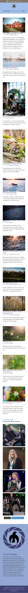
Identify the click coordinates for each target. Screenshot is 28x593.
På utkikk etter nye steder (10, 283)
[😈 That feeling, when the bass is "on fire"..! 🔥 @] (14, 435)
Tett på (15, 34)
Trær (18, 69)
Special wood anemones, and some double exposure (13, 371)
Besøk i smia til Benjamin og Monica (13, 116)
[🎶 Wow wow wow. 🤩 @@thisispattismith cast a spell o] (14, 458)
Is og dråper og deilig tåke (10, 67)
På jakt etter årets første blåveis (12, 163)
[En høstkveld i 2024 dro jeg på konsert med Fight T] (14, 504)
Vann (20, 284)
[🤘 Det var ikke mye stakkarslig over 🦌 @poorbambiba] (14, 481)
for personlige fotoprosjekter (11, 565)
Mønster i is (6, 221)
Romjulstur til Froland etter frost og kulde (13, 251)
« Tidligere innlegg (8, 419)
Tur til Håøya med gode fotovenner (13, 33)
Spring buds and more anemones (12, 402)
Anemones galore (8, 341)
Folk (9, 118)
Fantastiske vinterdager (10, 192)
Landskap (12, 34)
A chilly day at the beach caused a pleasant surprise (12, 312)
